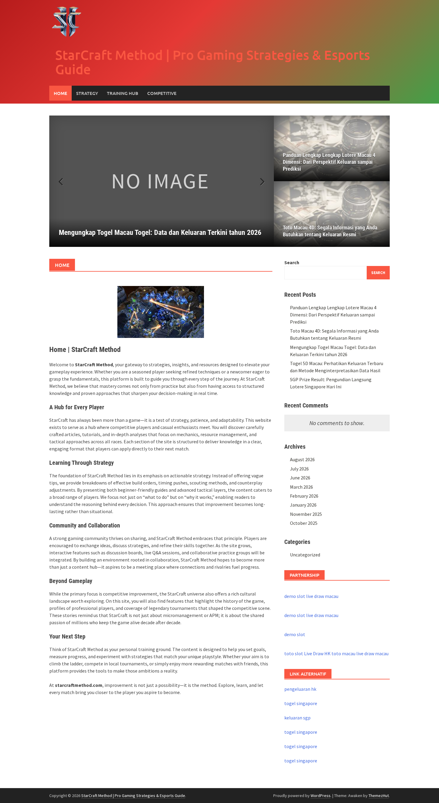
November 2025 (306, 514)
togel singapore (300, 703)
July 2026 (299, 469)
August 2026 (302, 459)
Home (60, 93)
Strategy (87, 93)
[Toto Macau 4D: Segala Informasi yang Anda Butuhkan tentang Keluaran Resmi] (332, 214)
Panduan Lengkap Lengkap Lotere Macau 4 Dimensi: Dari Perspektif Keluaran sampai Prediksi (329, 162)
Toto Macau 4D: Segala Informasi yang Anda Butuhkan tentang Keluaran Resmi (330, 231)
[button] (259, 181)
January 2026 (303, 505)
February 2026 (304, 496)
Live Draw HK (317, 653)
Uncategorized (305, 555)
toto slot (293, 653)
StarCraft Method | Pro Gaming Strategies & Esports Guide (212, 62)
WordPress (321, 795)
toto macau (343, 653)
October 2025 (303, 523)
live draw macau (322, 596)
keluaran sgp (297, 718)
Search (291, 262)
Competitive (161, 93)
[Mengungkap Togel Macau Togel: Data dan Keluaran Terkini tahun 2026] (161, 181)
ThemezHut (379, 795)
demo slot (294, 596)
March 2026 (301, 487)
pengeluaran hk (300, 689)
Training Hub (122, 93)
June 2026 (300, 478)
